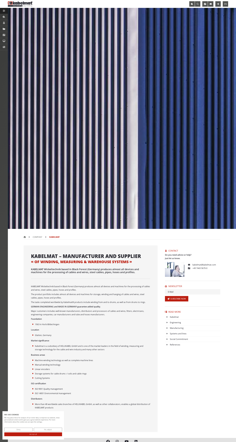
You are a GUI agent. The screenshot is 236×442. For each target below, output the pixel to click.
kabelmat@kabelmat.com (204, 264)
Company (37, 237)
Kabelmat (54, 237)
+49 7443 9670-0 (199, 268)
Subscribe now (177, 298)
